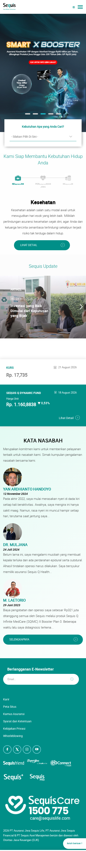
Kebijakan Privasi (14, 728)
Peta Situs (9, 707)
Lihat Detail (28, 245)
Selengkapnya (19, 639)
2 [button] (35, 115)
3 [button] (42, 115)
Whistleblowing (13, 736)
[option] (43, 73)
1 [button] (27, 115)
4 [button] (50, 115)
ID (74, 7)
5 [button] (58, 115)
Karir (6, 699)
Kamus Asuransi (13, 714)
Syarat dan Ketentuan (17, 721)
